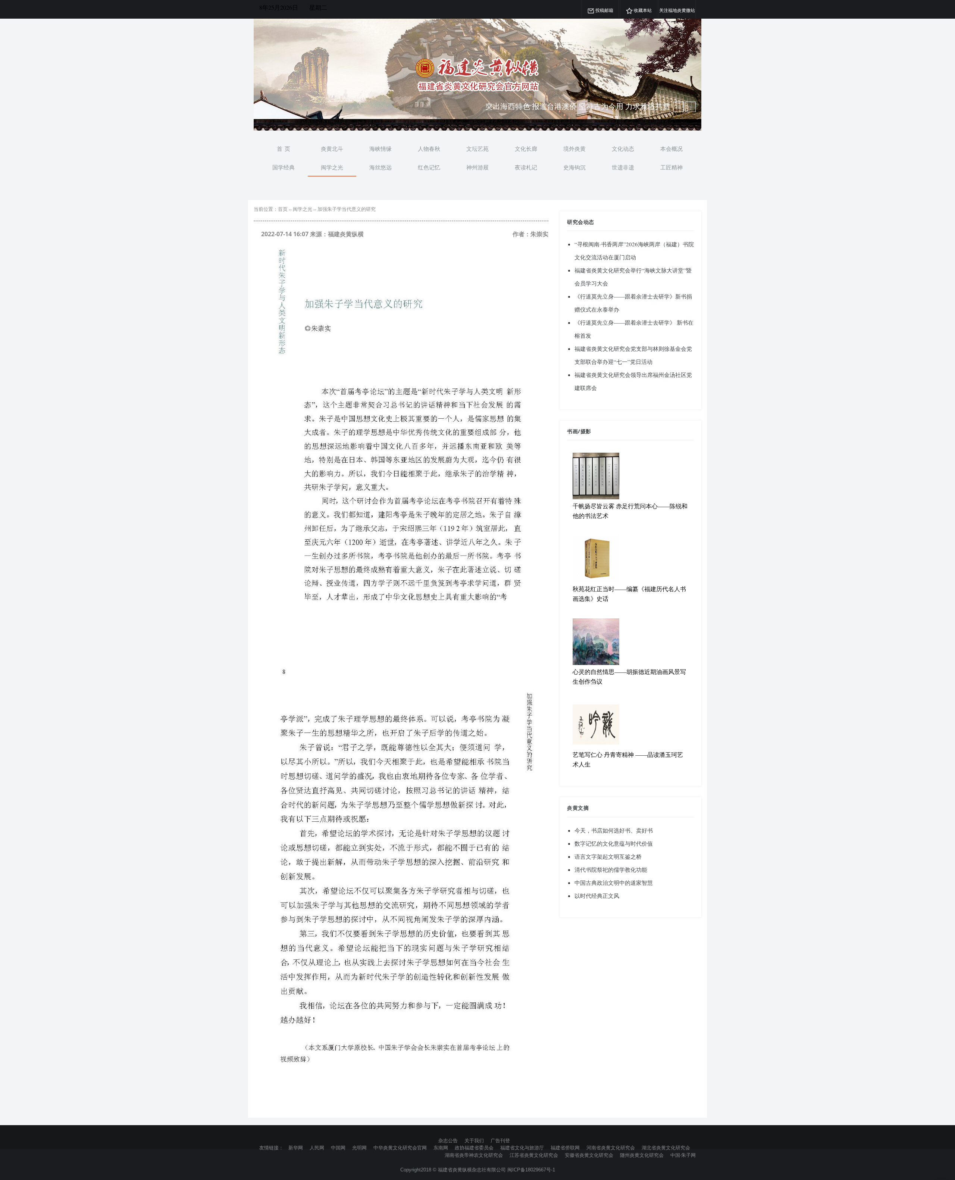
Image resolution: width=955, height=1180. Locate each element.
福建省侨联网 (565, 1147)
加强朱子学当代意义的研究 (346, 209)
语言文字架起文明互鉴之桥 (608, 856)
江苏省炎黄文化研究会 (534, 1155)
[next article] (678, 107)
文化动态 (623, 148)
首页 (283, 209)
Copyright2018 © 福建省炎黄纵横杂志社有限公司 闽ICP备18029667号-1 (477, 1170)
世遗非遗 (623, 167)
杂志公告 (448, 1140)
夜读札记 (526, 167)
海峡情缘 (380, 148)
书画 (572, 431)
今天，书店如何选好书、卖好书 (613, 830)
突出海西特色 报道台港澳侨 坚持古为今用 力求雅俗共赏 (577, 106)
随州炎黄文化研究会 (642, 1155)
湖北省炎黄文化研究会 (666, 1147)
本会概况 (671, 148)
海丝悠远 (380, 167)
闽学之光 (332, 167)
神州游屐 (477, 167)
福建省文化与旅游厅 (522, 1147)
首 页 (283, 148)
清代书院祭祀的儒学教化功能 (610, 869)
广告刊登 (500, 1140)
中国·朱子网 (683, 1155)
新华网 (295, 1147)
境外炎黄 (574, 148)
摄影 (585, 431)
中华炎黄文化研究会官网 (400, 1147)
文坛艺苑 (477, 148)
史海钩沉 (574, 167)
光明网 (359, 1147)
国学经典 (283, 167)
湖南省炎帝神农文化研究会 (474, 1155)
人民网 (317, 1147)
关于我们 (474, 1140)
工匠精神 (671, 167)
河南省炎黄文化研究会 (610, 1147)
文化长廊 (526, 148)
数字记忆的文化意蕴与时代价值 (613, 843)
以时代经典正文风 (596, 895)
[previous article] (690, 107)
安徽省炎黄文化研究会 (589, 1155)
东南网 (440, 1147)
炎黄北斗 (332, 148)
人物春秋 (429, 148)
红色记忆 (429, 167)
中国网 (338, 1147)
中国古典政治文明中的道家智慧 (613, 882)
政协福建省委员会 (474, 1147)
